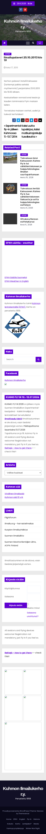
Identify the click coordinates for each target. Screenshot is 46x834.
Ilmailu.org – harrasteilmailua (19, 523)
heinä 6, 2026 (26, 208)
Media (36, 824)
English (22, 819)
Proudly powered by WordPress (16, 811)
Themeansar (24, 813)
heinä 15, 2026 (26, 177)
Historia (36, 819)
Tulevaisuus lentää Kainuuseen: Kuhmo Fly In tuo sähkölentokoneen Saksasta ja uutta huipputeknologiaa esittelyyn (30, 196)
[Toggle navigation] (28, 43)
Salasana (9, 596)
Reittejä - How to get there (18, 448)
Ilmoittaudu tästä (13, 418)
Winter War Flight (33, 828)
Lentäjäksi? (27, 824)
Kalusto (10, 824)
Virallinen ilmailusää (14, 493)
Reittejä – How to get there (18, 652)
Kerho (17, 824)
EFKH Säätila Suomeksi (16, 277)
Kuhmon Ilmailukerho (15, 380)
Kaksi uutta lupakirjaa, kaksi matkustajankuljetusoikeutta (32, 131)
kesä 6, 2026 (26, 224)
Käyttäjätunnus (12, 588)
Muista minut (33, 608)
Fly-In (29, 819)
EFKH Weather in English (17, 281)
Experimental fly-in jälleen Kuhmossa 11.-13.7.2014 (12, 131)
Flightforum (10, 517)
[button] (34, 43)
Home (8, 819)
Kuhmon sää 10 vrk (14, 497)
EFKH (15, 819)
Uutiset (7, 54)
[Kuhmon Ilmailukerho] (6, 383)
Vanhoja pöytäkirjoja (15, 828)
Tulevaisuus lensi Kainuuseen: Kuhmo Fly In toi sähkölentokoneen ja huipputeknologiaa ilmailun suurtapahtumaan (31, 166)
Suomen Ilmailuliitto (14, 535)
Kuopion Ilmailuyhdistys (16, 529)
